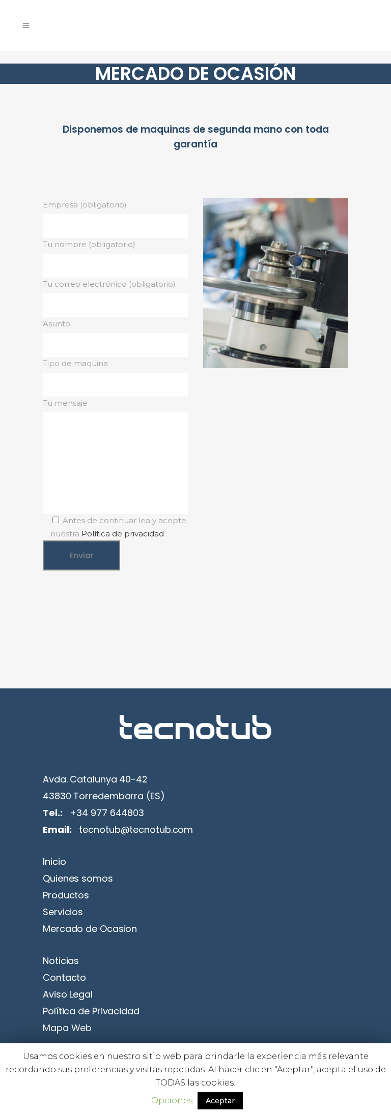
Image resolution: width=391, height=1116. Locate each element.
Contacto (64, 977)
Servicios (63, 912)
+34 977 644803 (107, 812)
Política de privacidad (122, 533)
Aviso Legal (68, 994)
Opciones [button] (171, 1100)
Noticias (61, 960)
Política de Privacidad (91, 1011)
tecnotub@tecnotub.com (136, 829)
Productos (66, 895)
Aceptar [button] (220, 1100)
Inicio (54, 861)
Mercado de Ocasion (90, 928)
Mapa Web (67, 1027)
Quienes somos (78, 878)
